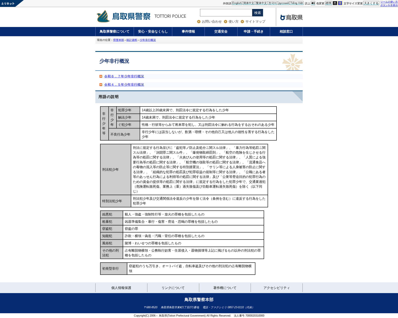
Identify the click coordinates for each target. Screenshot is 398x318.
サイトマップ (255, 21)
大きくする (371, 3)
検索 (257, 13)
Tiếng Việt (296, 3)
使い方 (234, 21)
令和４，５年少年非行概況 (124, 84)
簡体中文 (248, 3)
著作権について (225, 288)
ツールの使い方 (389, 1)
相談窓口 (286, 31)
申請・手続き (254, 31)
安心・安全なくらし (153, 31)
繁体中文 (261, 3)
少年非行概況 (148, 40)
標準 (328, 3)
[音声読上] (313, 3)
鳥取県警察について (115, 31)
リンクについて (173, 288)
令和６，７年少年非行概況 (124, 76)
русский (284, 3)
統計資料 (131, 40)
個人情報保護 (121, 288)
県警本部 (118, 40)
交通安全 (221, 31)
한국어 (273, 3)
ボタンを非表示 (389, 5)
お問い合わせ (212, 21)
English (236, 3)
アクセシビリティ (276, 288)
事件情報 (188, 31)
